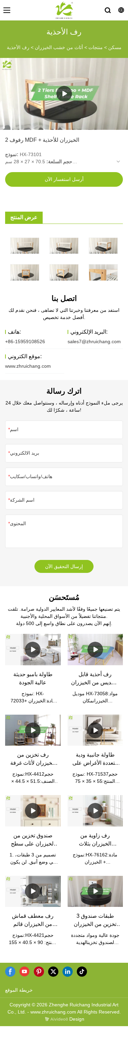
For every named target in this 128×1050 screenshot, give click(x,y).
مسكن (115, 47)
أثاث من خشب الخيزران (59, 47)
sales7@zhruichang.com (94, 341)
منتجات (95, 47)
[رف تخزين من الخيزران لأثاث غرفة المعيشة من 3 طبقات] (33, 730)
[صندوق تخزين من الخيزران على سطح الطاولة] (33, 810)
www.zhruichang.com (28, 366)
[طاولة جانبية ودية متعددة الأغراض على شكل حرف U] (95, 730)
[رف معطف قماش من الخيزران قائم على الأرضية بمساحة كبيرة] (33, 891)
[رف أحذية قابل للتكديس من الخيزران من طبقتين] (95, 649)
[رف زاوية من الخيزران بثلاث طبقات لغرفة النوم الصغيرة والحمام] (95, 810)
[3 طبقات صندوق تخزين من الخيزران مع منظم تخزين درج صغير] (95, 891)
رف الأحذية (18, 47)
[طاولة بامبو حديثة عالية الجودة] (33, 649)
